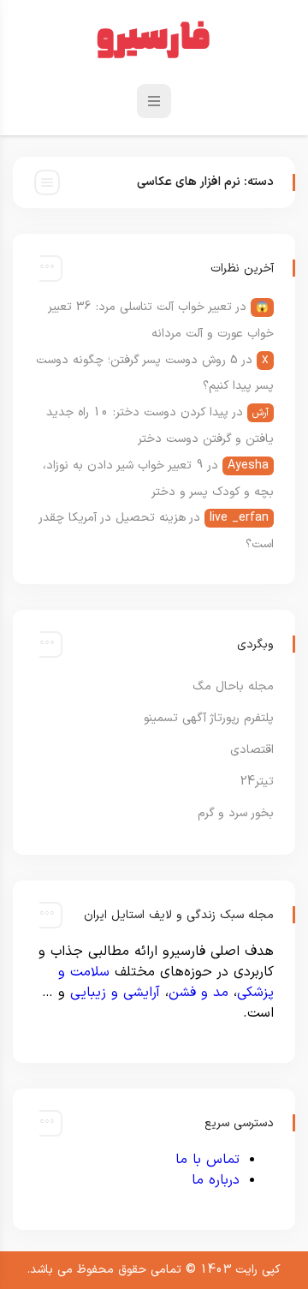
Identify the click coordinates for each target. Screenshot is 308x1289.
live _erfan (239, 518)
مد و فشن (198, 992)
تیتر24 (257, 782)
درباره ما (216, 1180)
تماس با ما (207, 1159)
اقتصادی (252, 750)
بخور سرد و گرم (236, 813)
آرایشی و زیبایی (115, 992)
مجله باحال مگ (233, 686)
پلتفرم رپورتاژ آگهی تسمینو (209, 718)
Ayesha (248, 465)
